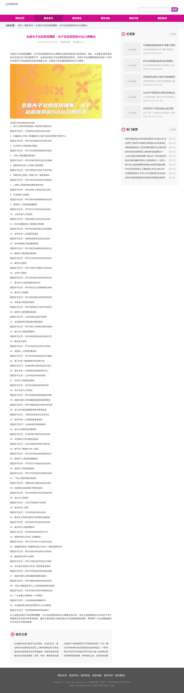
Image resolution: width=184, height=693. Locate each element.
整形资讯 (48, 18)
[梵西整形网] (12, 4)
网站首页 (20, 18)
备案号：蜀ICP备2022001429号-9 (115, 682)
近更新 (130, 34)
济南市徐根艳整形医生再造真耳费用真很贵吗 (145, 177)
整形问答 (133, 18)
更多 (174, 34)
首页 (20, 25)
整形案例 (162, 18)
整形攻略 (105, 18)
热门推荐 (132, 129)
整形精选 (77, 18)
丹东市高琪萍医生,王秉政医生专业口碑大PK (144, 169)
